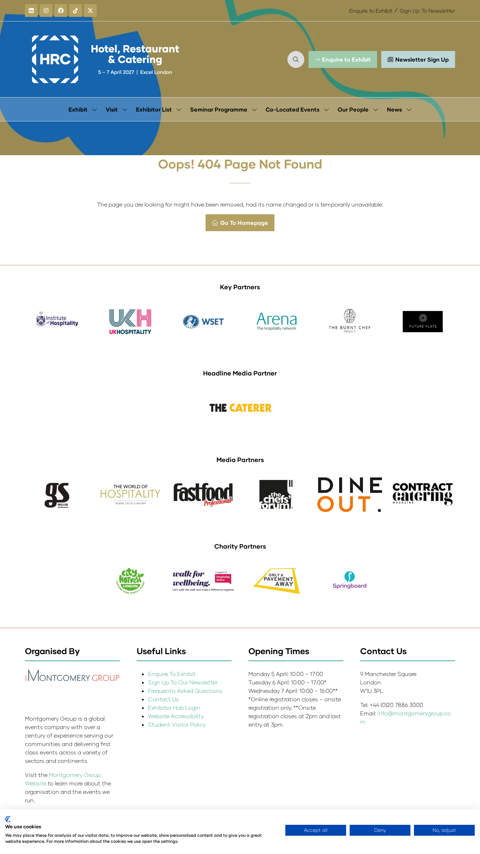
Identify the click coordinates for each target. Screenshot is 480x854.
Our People (353, 109)
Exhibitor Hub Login (174, 707)
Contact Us (163, 699)
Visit (112, 109)
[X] (90, 10)
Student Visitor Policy (177, 724)
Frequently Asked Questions (185, 690)
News (394, 109)
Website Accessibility (176, 716)
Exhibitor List (154, 109)
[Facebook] (60, 10)
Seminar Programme (218, 109)
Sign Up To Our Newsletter (183, 682)
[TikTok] (75, 10)
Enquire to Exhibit (371, 10)
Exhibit (78, 109)
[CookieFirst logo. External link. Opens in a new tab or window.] (8, 819)
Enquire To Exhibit (172, 673)
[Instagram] (46, 10)
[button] (295, 59)
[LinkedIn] (31, 10)
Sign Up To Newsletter (427, 10)
